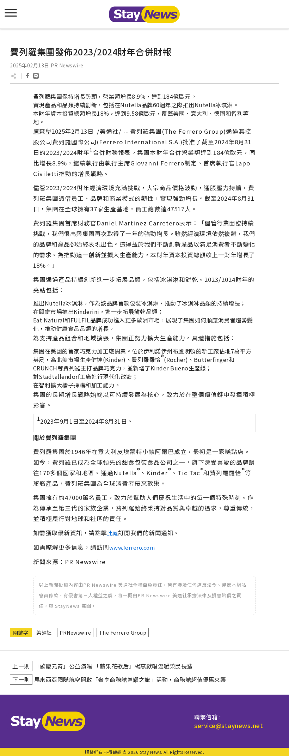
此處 (112, 533)
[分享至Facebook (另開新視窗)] (27, 76)
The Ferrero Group (123, 632)
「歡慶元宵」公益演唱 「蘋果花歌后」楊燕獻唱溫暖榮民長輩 (113, 666)
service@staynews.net (228, 725)
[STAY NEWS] (144, 14)
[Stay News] (45, 721)
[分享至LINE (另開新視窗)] (36, 76)
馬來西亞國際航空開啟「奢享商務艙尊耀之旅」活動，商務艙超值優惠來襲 (130, 679)
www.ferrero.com (132, 547)
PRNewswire (75, 632)
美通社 (44, 632)
